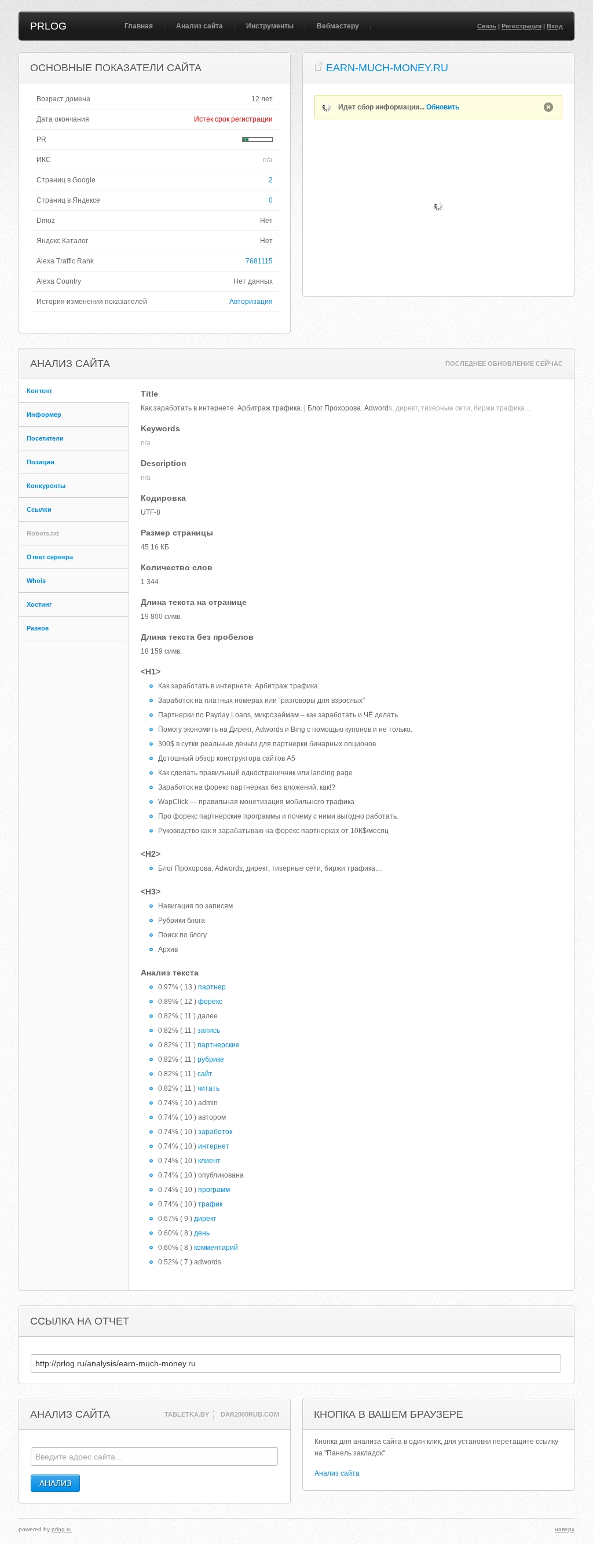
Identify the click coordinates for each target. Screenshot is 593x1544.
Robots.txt (43, 533)
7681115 (259, 261)
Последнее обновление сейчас (504, 363)
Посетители (45, 438)
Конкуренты (46, 485)
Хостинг (39, 604)
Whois (36, 580)
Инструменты (270, 26)
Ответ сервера (50, 556)
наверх (564, 1529)
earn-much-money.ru (387, 68)
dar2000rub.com (250, 1414)
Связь (486, 26)
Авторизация (251, 302)
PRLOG (48, 26)
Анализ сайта (199, 26)
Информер (44, 414)
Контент (39, 390)
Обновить (442, 107)
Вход (555, 26)
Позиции (40, 462)
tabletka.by (186, 1414)
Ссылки (39, 509)
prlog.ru (62, 1529)
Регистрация (521, 26)
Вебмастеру (338, 26)
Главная (139, 26)
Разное (38, 628)
